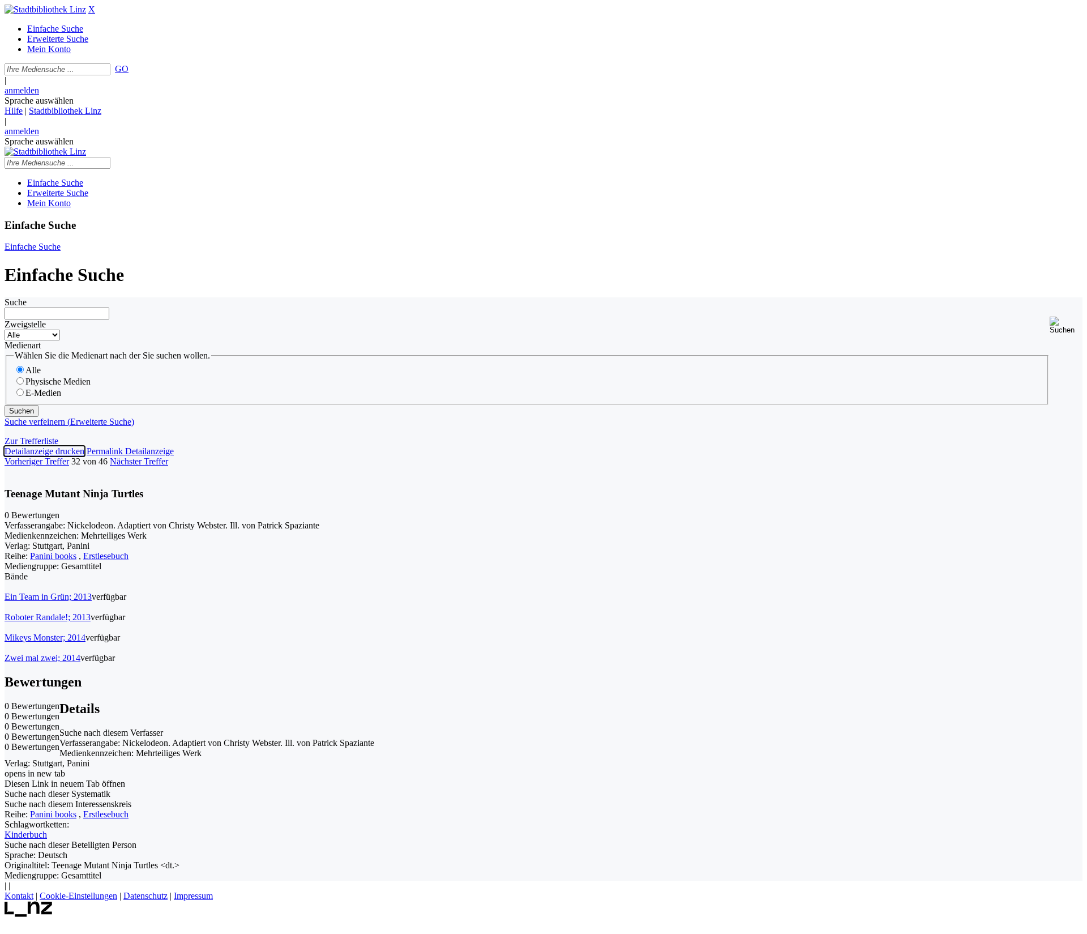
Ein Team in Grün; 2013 (48, 597)
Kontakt (19, 896)
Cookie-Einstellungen (78, 896)
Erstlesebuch (106, 556)
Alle (33, 370)
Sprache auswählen (39, 100)
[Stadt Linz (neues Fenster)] (29, 914)
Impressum (193, 896)
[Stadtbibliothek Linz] (45, 9)
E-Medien (43, 393)
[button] (1066, 325)
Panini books (53, 556)
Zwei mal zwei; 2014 (42, 658)
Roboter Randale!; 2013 (48, 617)
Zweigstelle (25, 324)
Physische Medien (58, 381)
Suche (16, 302)
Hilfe (14, 111)
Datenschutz (145, 896)
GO (122, 69)
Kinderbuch (26, 834)
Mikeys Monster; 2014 (45, 637)
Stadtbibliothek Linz (65, 111)
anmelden (22, 90)
